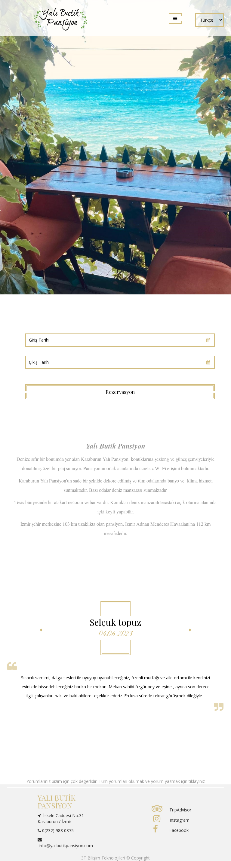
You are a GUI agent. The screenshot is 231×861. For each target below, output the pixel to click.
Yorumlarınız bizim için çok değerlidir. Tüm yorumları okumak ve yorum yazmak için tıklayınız (115, 781)
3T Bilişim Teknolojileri (103, 858)
